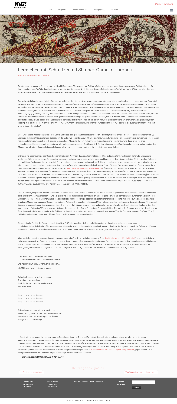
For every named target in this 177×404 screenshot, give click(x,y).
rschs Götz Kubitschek (125, 238)
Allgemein (31, 75)
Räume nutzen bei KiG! (80, 10)
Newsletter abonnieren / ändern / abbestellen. (88, 381)
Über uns (114, 10)
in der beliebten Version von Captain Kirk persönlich (112, 350)
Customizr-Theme (104, 400)
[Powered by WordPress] (84, 400)
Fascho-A (112, 238)
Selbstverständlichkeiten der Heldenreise (84, 168)
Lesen (50, 10)
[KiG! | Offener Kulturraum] (20, 4)
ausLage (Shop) (99, 10)
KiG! (73, 400)
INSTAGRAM (121, 384)
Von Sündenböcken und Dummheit (141, 372)
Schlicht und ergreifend (31, 372)
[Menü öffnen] (171, 10)
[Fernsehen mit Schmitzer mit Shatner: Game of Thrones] (88, 39)
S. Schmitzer (45, 75)
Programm (62, 10)
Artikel (38, 75)
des (106, 238)
